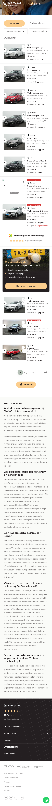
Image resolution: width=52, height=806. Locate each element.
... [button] (29, 372)
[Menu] (47, 4)
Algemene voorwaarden (13, 773)
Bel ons (6, 790)
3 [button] (26, 372)
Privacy (7, 782)
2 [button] (24, 372)
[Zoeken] (40, 4)
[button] (45, 372)
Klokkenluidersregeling (12, 786)
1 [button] (20, 372)
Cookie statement (11, 778)
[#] (6, 798)
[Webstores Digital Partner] (12, 4)
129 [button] (32, 372)
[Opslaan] (23, 46)
